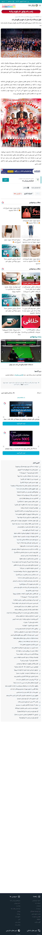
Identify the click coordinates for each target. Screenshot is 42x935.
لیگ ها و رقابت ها (15, 909)
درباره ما (38, 909)
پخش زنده (17, 925)
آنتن (19, 919)
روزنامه (18, 914)
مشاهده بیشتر (20, 397)
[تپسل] (2, 170)
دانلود (5, 180)
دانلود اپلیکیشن (36, 901)
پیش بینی (17, 922)
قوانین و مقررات (18, 375)
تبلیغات (38, 906)
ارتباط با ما (37, 903)
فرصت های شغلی (36, 914)
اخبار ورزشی (17, 903)
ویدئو (18, 911)
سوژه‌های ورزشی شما (15, 901)
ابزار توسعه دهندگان (35, 911)
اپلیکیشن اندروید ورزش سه (8, 5)
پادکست (18, 906)
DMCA (38, 919)
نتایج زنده (17, 917)
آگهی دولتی (37, 922)
